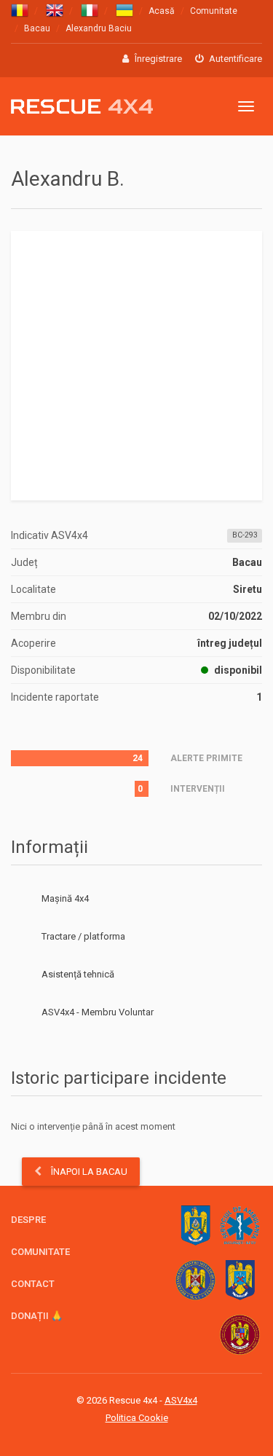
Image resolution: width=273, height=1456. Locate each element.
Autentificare (234, 58)
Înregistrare (157, 58)
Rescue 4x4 (82, 106)
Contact (33, 1283)
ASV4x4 (22, 1012)
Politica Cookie (137, 1417)
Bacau (37, 28)
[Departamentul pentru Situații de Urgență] (195, 1280)
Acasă (162, 11)
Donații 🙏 (37, 1315)
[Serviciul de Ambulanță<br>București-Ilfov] (240, 1225)
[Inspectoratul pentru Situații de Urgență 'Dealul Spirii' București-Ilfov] (240, 1335)
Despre (28, 1219)
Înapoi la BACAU (88, 1171)
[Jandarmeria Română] (195, 1225)
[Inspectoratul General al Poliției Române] (240, 1280)
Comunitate (213, 11)
